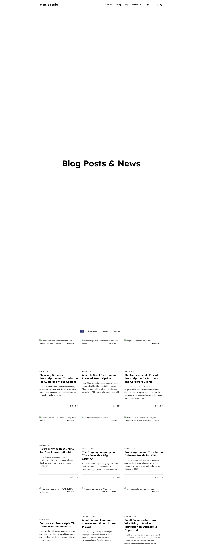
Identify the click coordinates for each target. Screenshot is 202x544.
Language (114, 420)
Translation (156, 420)
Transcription (70, 343)
